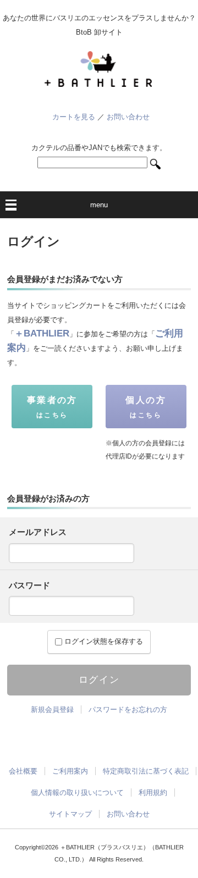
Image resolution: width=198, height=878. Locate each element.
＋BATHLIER (41, 333)
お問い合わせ (128, 117)
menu (99, 205)
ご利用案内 (70, 771)
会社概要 (23, 771)
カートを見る (73, 117)
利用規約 (153, 792)
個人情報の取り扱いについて (77, 792)
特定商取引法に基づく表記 (146, 771)
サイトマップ (70, 814)
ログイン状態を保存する (102, 641)
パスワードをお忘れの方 (128, 709)
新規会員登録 (52, 709)
